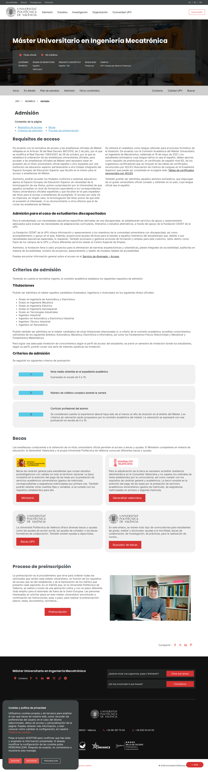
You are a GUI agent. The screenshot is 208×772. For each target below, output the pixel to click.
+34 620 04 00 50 (144, 730)
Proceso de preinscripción (64, 130)
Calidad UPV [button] (175, 90)
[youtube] (48, 678)
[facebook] (30, 678)
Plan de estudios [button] (49, 90)
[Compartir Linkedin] (185, 645)
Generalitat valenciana (127, 497)
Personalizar (51, 761)
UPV (17, 101)
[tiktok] (59, 678)
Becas (52, 127)
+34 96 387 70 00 (115, 730)
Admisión (47, 12)
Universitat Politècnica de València (180, 765)
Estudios (62, 12)
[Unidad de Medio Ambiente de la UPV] (82, 750)
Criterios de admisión (30, 130)
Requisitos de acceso (30, 127)
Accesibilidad (12, 2)
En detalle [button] (29, 90)
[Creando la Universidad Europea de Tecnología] (101, 748)
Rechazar (32, 761)
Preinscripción (58, 611)
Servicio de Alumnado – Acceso (101, 256)
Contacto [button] (157, 90)
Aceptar (15, 761)
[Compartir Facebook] (174, 645)
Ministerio (27, 497)
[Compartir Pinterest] (190, 645)
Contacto (23, 678)
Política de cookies (19, 732)
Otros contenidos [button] (90, 90)
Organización (100, 12)
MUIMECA (30, 101)
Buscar (24, 2)
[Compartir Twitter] (180, 645)
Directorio (49, 2)
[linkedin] (42, 678)
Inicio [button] (16, 90)
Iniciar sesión (197, 12)
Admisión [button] (69, 90)
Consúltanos (180, 684)
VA (189, 2)
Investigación (80, 12)
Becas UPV (28, 541)
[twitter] (36, 678)
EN (200, 2)
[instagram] (53, 678)
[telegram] (65, 678)
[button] (191, 90)
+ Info (194, 764)
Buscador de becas (125, 544)
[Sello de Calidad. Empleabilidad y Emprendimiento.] (129, 750)
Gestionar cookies (83, 765)
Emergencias (36, 2)
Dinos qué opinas (180, 673)
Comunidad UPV (122, 12)
